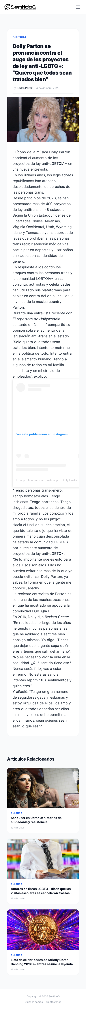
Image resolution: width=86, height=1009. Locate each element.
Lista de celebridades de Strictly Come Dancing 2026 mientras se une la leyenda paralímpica (42, 964)
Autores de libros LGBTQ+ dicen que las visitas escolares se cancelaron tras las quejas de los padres (41, 893)
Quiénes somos (34, 1001)
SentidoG (54, 996)
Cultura (19, 37)
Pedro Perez (25, 88)
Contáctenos (53, 1001)
